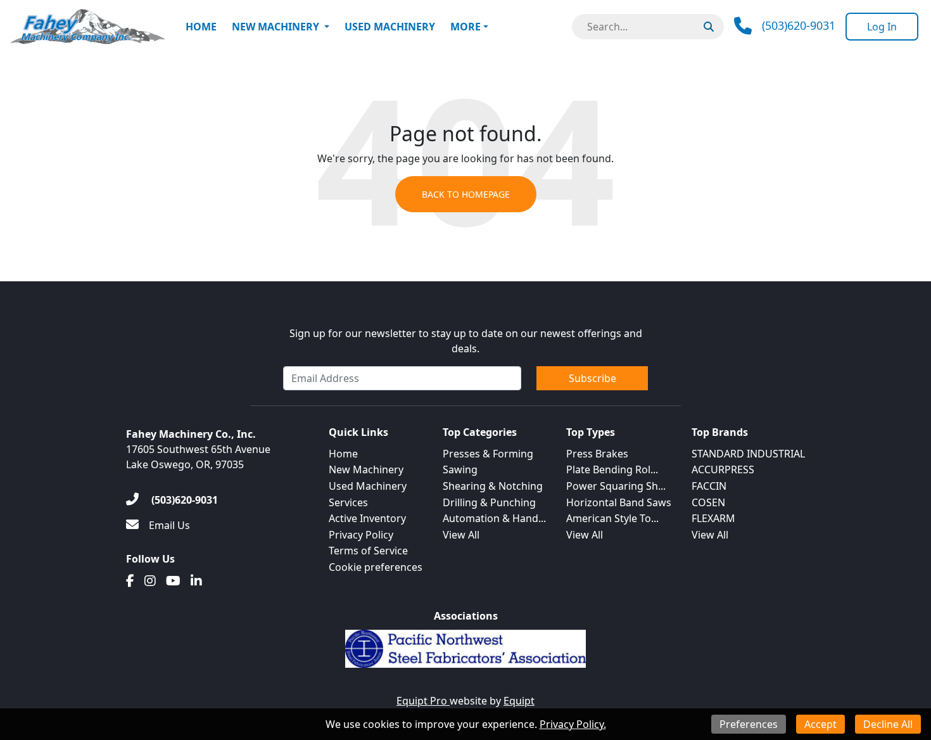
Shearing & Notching (493, 486)
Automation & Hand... (494, 518)
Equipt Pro (423, 701)
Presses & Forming (488, 454)
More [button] (465, 27)
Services (348, 502)
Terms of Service (368, 551)
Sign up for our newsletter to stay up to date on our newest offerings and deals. (465, 340)
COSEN (708, 502)
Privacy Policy (361, 535)
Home (201, 27)
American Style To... (612, 518)
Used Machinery (390, 27)
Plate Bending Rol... (612, 469)
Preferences (748, 724)
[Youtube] (173, 581)
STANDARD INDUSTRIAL (748, 454)
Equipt (519, 701)
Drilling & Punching (489, 502)
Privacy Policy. (573, 724)
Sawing (460, 469)
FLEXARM (713, 518)
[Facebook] (130, 581)
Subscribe (592, 378)
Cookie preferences (375, 567)
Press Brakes (597, 454)
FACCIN (709, 486)
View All (461, 535)
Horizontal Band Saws (618, 502)
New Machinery (275, 27)
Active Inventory (367, 518)
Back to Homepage (466, 194)
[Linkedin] (196, 581)
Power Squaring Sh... (616, 486)
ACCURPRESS (723, 469)
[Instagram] (150, 581)
